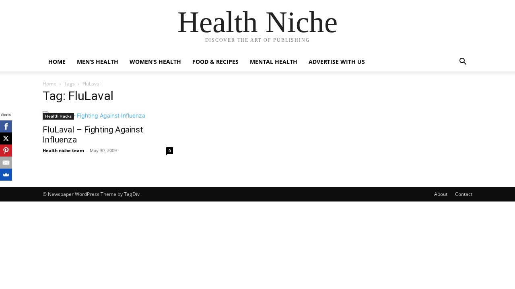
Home (57, 61)
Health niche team (63, 150)
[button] (462, 62)
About (440, 194)
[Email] (6, 163)
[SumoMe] (6, 175)
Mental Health (273, 61)
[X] (6, 138)
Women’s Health (155, 61)
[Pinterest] (6, 150)
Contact (463, 194)
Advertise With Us (337, 61)
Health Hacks (58, 116)
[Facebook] (6, 126)
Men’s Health (97, 61)
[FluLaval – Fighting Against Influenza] (108, 115)
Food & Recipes (215, 61)
